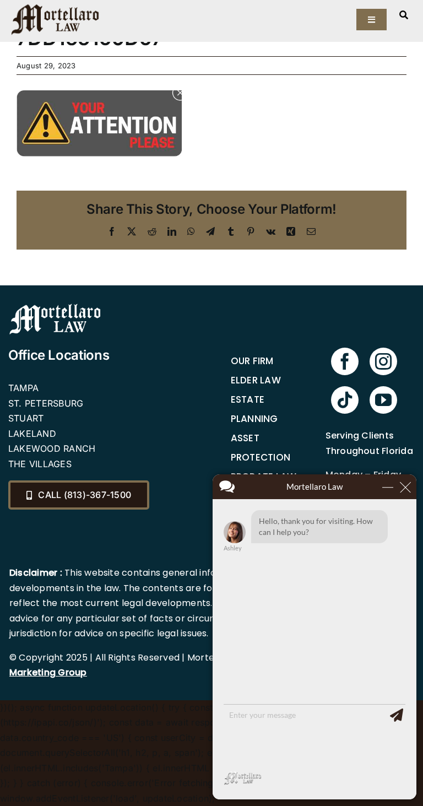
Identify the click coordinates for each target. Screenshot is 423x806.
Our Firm (252, 360)
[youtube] (383, 400)
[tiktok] (345, 400)
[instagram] (383, 361)
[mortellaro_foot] (55, 306)
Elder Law (256, 380)
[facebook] (345, 361)
